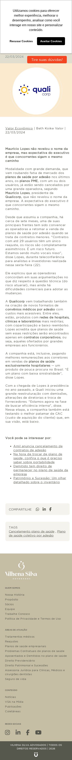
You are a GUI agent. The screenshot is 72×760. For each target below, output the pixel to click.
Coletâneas (12, 711)
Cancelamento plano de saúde (31, 531)
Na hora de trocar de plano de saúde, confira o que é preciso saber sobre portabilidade (37, 458)
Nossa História (14, 594)
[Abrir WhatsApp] (62, 750)
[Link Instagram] (7, 732)
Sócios (9, 604)
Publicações (13, 706)
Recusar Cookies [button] (21, 41)
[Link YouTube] (38, 732)
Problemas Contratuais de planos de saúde (34, 651)
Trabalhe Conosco (17, 613)
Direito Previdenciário (20, 660)
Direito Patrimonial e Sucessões (26, 665)
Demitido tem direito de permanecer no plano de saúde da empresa (40, 470)
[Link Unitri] (36, 754)
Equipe (10, 609)
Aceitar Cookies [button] (51, 41)
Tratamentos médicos (20, 636)
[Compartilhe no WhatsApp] (37, 509)
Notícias (10, 696)
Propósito (11, 599)
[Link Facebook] (28, 732)
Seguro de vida (15, 679)
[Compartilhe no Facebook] (50, 509)
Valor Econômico (19, 128)
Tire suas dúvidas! (47, 60)
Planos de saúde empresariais (25, 646)
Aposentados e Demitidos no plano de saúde (36, 655)
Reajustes (11, 641)
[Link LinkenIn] (18, 732)
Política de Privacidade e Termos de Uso (33, 618)
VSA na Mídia (14, 701)
